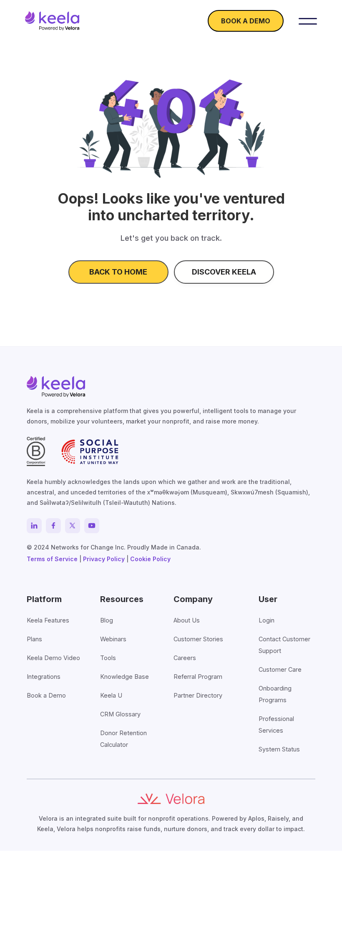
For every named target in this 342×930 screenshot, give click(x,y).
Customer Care (280, 669)
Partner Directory (198, 695)
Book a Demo (46, 695)
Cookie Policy (150, 558)
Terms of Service (52, 558)
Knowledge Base (124, 676)
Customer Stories (198, 639)
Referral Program (198, 676)
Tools (108, 657)
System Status (279, 749)
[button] (308, 21)
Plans (34, 639)
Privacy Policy (104, 558)
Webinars (113, 639)
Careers (185, 657)
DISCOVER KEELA (224, 271)
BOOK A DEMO (245, 21)
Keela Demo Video (53, 657)
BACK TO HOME (118, 271)
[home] (52, 21)
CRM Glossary (120, 714)
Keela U (111, 695)
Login (266, 620)
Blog (106, 620)
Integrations (43, 676)
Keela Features (48, 620)
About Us (187, 620)
